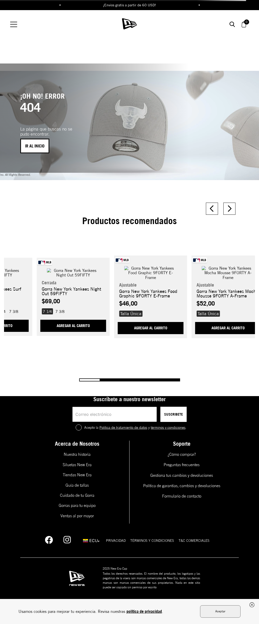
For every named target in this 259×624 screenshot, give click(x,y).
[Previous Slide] (212, 209)
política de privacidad (144, 611)
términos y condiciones (168, 427)
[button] (13, 311)
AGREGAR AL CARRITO (73, 326)
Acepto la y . (135, 427)
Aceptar (220, 611)
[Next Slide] (229, 209)
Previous (60, 5)
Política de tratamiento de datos (123, 427)
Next (199, 5)
